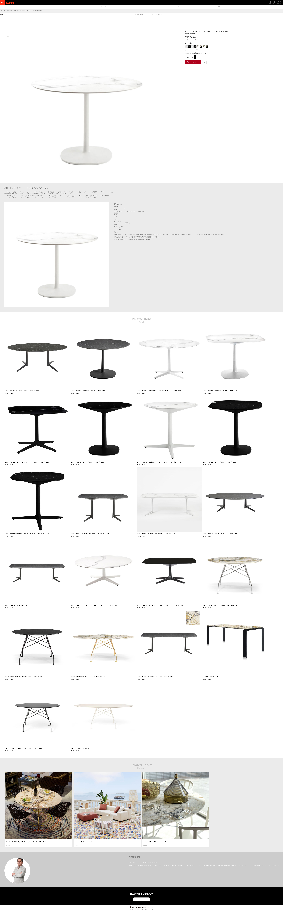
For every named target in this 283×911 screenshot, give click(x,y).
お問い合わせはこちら (141, 899)
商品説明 (137, 14)
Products (62, 7)
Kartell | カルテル (118, 205)
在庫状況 (187, 53)
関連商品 (142, 14)
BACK (1, 15)
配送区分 (116, 213)
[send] (204, 62)
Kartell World (102, 7)
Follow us (221, 7)
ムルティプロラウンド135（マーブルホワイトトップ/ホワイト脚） (24, 11)
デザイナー (153, 14)
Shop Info (181, 7)
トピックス (147, 14)
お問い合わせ (159, 14)
